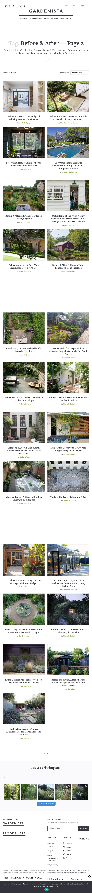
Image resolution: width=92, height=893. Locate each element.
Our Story (50, 843)
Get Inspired (23, 18)
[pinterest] (9, 6)
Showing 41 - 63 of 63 (10, 72)
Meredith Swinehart (69, 172)
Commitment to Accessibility (52, 859)
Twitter (68, 854)
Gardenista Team (69, 500)
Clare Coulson (24, 222)
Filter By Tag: (64, 72)
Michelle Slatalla (25, 169)
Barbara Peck (25, 457)
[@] (9, 779)
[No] (89, 887)
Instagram (69, 847)
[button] (63, 6)
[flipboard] (6, 6)
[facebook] (17, 6)
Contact (50, 846)
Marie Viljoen (25, 355)
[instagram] (13, 6)
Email (67, 858)
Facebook (69, 850)
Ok (47, 890)
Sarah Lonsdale (24, 636)
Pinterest (69, 843)
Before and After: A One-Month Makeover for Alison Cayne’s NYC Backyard (24, 451)
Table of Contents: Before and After (68, 497)
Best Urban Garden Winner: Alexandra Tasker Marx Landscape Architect (23, 732)
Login (82, 6)
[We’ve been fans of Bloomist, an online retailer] (12, 792)
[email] (24, 6)
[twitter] (20, 6)
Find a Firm (54, 18)
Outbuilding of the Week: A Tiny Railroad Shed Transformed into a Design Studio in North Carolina (68, 219)
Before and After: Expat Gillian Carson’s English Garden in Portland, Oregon (68, 352)
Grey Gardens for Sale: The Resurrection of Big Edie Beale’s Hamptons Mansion (68, 166)
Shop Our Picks (65, 18)
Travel (46, 18)
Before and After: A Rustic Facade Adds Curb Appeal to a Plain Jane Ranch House (68, 683)
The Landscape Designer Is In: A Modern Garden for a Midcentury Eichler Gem (68, 583)
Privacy (49, 855)
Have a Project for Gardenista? (52, 865)
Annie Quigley (24, 123)
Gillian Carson (69, 358)
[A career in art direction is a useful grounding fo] (80, 792)
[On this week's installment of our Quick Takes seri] (63, 792)
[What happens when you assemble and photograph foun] (29, 792)
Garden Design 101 (36, 18)
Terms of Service (50, 851)
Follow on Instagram (47, 803)
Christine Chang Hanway (69, 123)
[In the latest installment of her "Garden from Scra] (46, 792)
